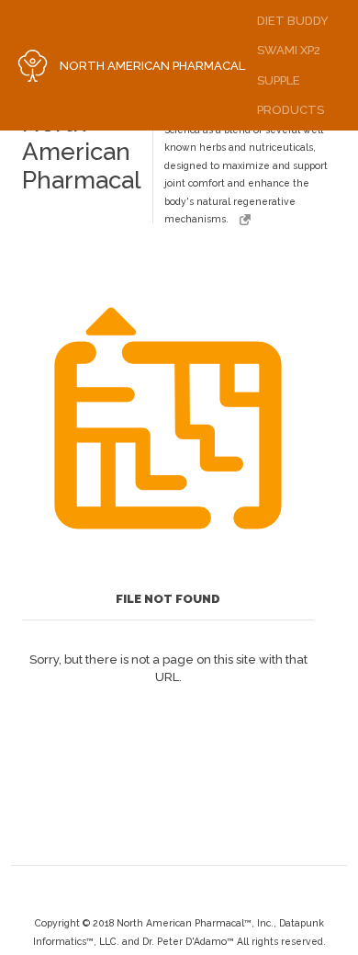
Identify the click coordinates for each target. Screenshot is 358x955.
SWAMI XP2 (288, 50)
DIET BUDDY (293, 21)
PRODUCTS (290, 110)
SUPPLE (278, 80)
